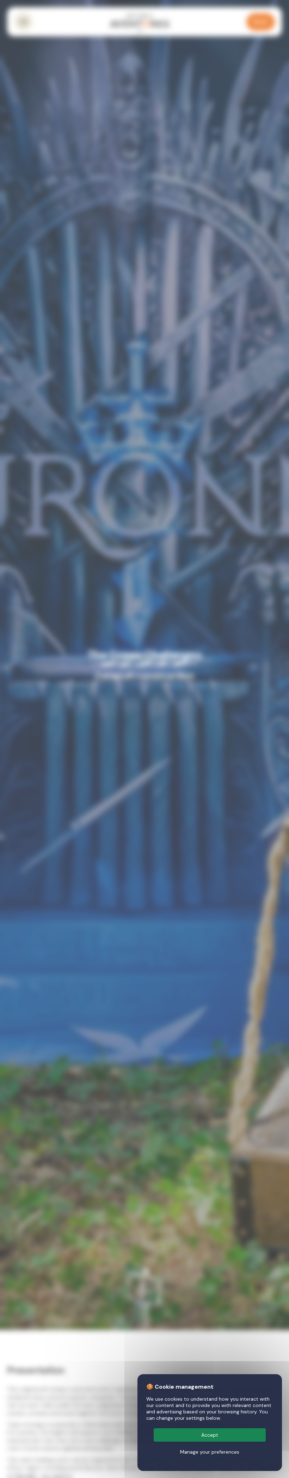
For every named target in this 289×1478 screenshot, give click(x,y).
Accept (209, 1435)
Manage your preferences (209, 1452)
